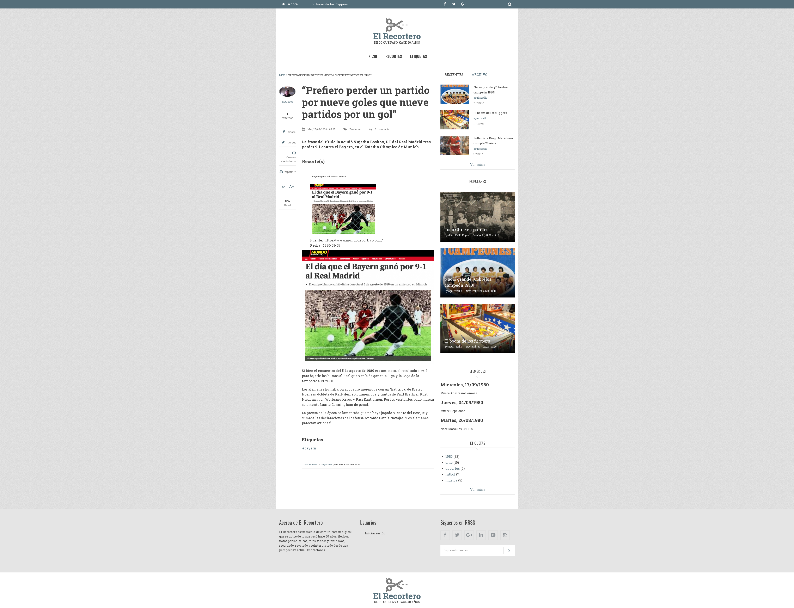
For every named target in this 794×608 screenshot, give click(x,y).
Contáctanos (316, 550)
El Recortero (397, 36)
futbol (450, 474)
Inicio (372, 56)
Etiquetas (418, 56)
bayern (310, 448)
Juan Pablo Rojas (458, 235)
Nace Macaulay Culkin (456, 429)
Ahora (293, 4)
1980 (449, 456)
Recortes (393, 56)
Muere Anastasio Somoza (458, 393)
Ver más (476, 164)
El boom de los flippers (330, 4)
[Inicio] (397, 24)
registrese (327, 464)
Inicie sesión (310, 464)
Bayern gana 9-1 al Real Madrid (329, 176)
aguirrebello (480, 97)
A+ (291, 186)
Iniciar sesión (375, 533)
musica (451, 480)
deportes (452, 468)
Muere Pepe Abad (452, 411)
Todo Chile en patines (466, 229)
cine (449, 462)
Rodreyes (287, 101)
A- (283, 186)
